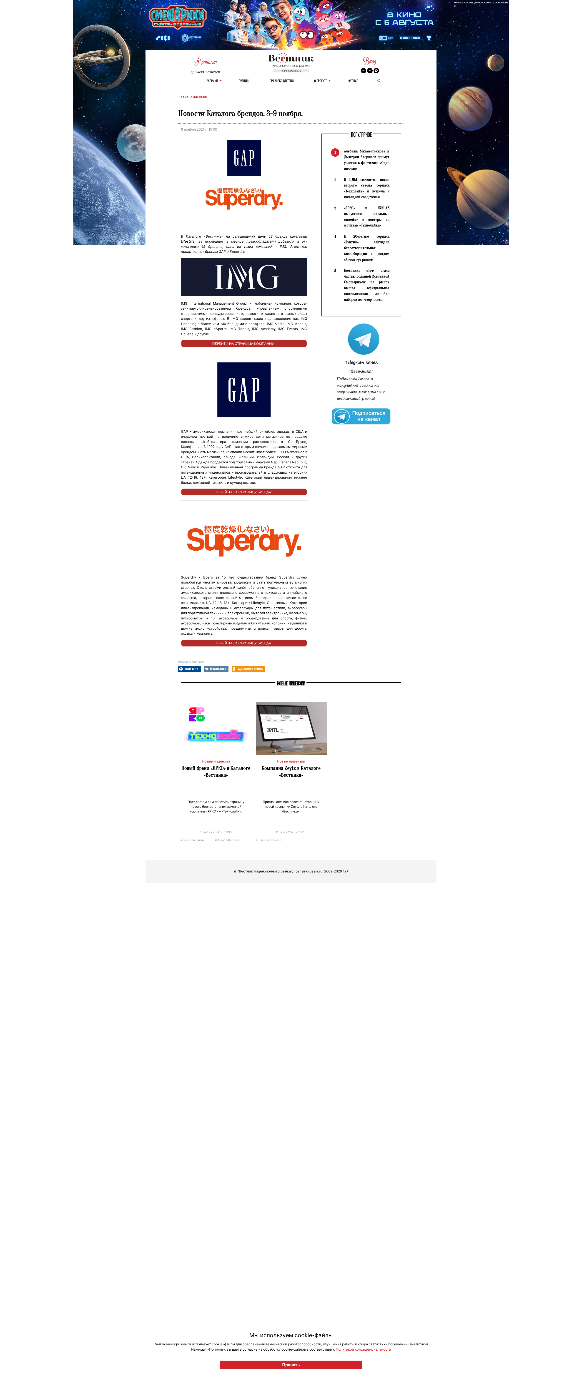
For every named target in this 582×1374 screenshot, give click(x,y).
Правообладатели (282, 81)
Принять (291, 1364)
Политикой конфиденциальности (363, 1349)
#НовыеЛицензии (192, 839)
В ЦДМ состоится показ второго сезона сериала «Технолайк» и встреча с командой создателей (366, 188)
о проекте (320, 81)
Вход (369, 61)
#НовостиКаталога (191, 661)
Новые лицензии (192, 97)
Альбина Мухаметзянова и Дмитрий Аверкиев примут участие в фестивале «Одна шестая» (366, 160)
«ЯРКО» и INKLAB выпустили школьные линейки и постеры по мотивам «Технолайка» (366, 217)
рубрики (212, 81)
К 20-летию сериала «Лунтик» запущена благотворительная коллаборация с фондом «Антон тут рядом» (366, 248)
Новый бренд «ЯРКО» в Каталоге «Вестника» (215, 771)
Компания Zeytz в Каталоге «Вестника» (291, 771)
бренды (244, 81)
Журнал (353, 81)
